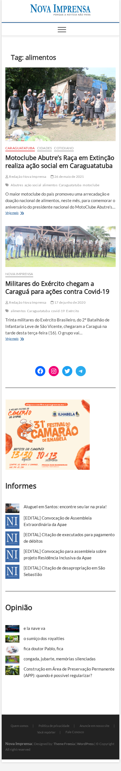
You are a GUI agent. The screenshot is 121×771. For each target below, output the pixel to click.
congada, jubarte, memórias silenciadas (60, 658)
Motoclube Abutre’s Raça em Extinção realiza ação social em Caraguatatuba (59, 161)
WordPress (85, 744)
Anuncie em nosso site (94, 726)
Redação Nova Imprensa (27, 176)
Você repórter (46, 732)
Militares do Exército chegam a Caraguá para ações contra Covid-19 (57, 287)
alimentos (49, 185)
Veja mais (22, 213)
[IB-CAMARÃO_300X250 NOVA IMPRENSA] (47, 402)
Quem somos (19, 726)
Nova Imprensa (19, 274)
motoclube (91, 185)
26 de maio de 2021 (69, 176)
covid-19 (58, 311)
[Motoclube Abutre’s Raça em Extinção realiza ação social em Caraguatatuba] (60, 104)
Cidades (44, 148)
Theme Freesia (64, 744)
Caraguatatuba (20, 148)
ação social (32, 185)
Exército (72, 311)
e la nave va (34, 628)
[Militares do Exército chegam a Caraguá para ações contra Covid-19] (60, 246)
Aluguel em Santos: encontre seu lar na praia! (65, 506)
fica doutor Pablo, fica (43, 648)
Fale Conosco (75, 732)
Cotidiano (64, 148)
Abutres (17, 185)
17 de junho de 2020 (70, 302)
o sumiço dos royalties (44, 638)
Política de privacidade (54, 726)
